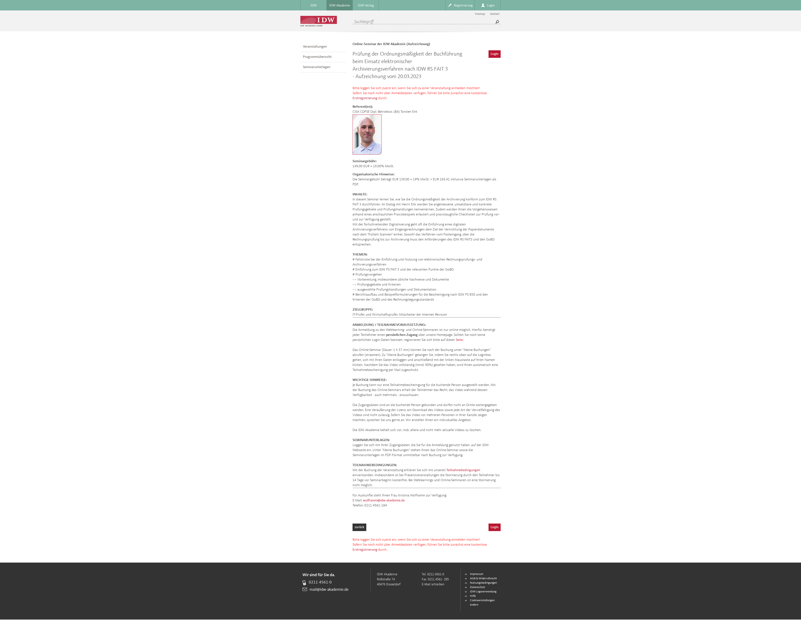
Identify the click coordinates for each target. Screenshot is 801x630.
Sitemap (480, 14)
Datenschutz (477, 587)
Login (495, 54)
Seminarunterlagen (316, 67)
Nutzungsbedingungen (483, 582)
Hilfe (473, 596)
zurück (359, 527)
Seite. (460, 340)
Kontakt (495, 14)
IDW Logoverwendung (483, 591)
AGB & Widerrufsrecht (483, 578)
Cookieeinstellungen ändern (482, 602)
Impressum (476, 574)
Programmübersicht (317, 57)
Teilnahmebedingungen (463, 470)
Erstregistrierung (365, 98)
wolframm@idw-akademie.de (384, 500)
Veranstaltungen (315, 46)
